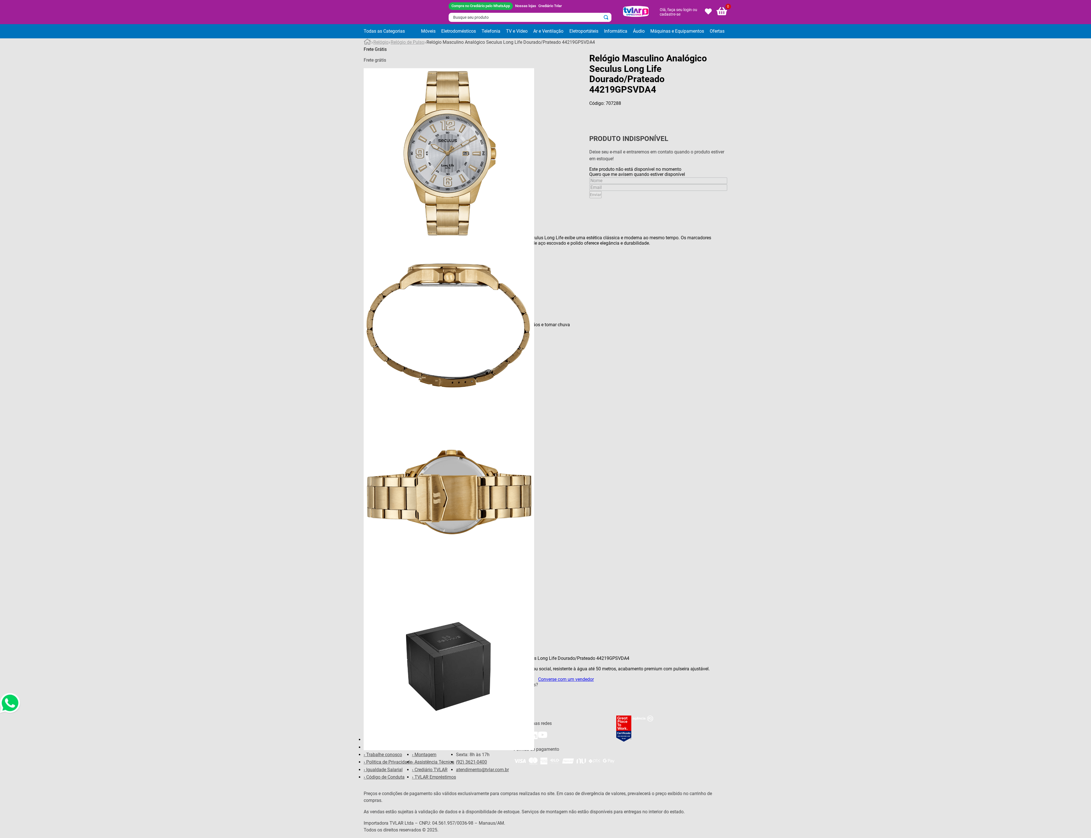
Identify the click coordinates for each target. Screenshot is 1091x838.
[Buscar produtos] (607, 17)
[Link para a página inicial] (367, 42)
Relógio (380, 42)
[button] (391, 31)
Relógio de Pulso (407, 42)
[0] (722, 12)
